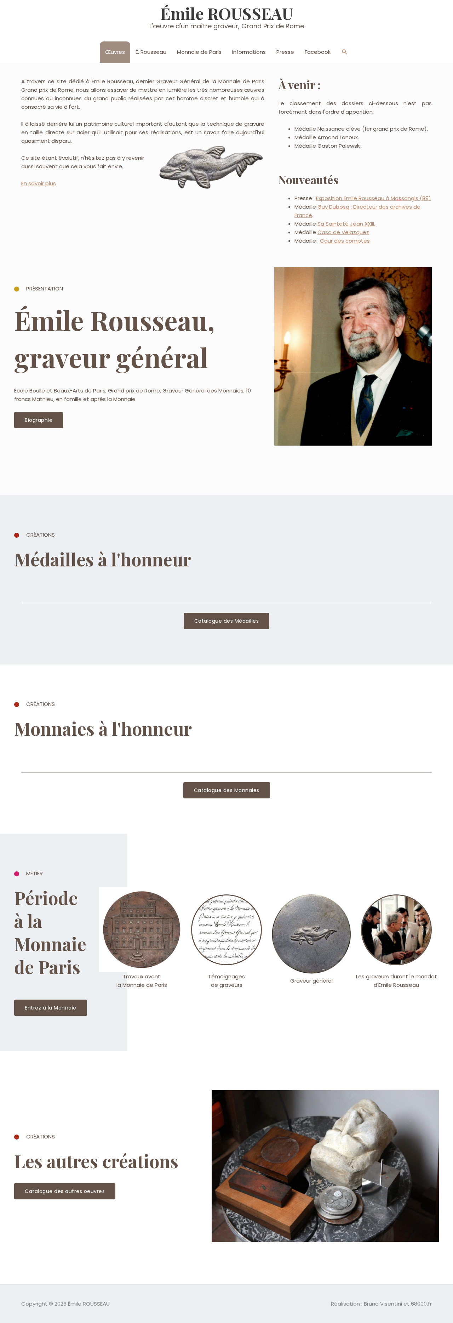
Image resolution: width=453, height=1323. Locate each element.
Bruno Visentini (383, 1303)
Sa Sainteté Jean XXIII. (346, 223)
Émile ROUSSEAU (226, 13)
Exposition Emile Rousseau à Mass (360, 198)
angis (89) (417, 198)
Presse (285, 52)
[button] (344, 52)
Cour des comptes (345, 240)
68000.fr (421, 1303)
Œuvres (115, 52)
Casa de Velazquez (343, 232)
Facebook (318, 52)
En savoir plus (38, 183)
